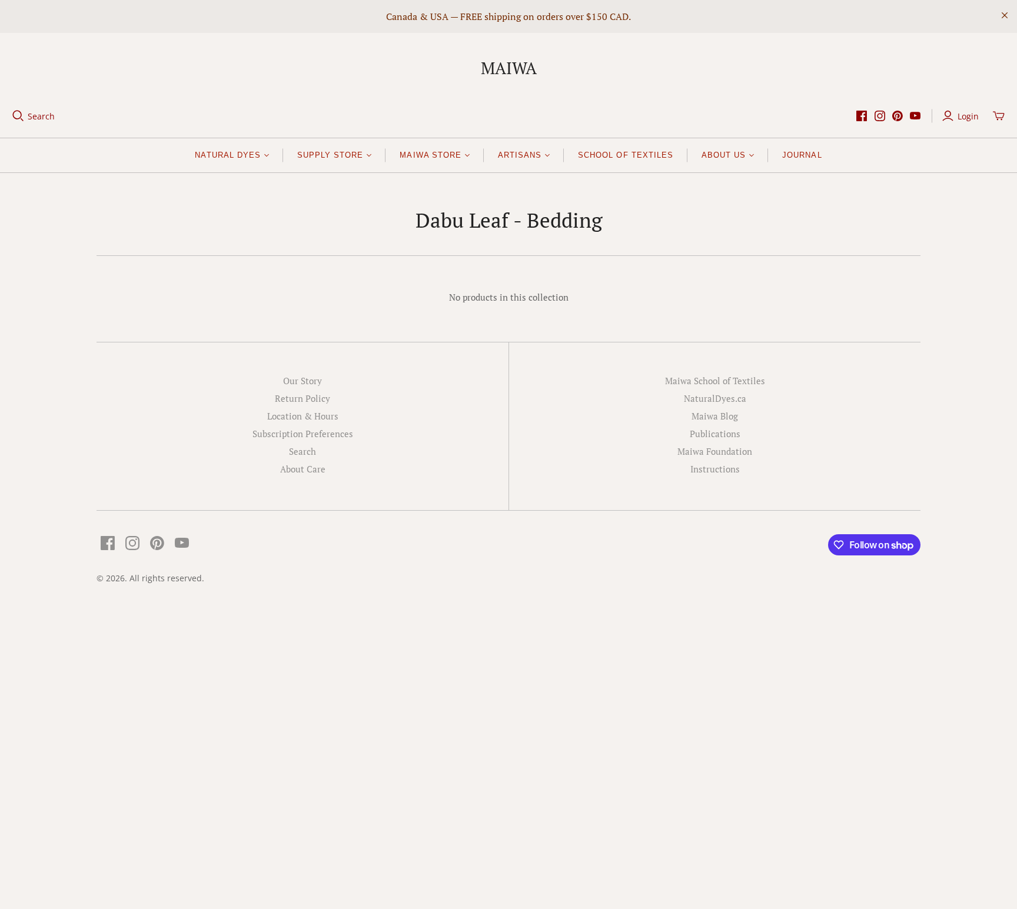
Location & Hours (302, 416)
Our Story (302, 381)
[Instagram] (880, 116)
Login (968, 116)
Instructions (715, 469)
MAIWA (509, 68)
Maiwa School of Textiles (715, 381)
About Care (302, 469)
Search (41, 116)
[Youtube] (915, 116)
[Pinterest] (897, 116)
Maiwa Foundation (714, 451)
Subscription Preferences (302, 433)
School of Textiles (625, 155)
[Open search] (18, 116)
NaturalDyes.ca (715, 398)
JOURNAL (802, 155)
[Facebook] (862, 116)
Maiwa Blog (715, 416)
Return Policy (302, 398)
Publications (715, 433)
